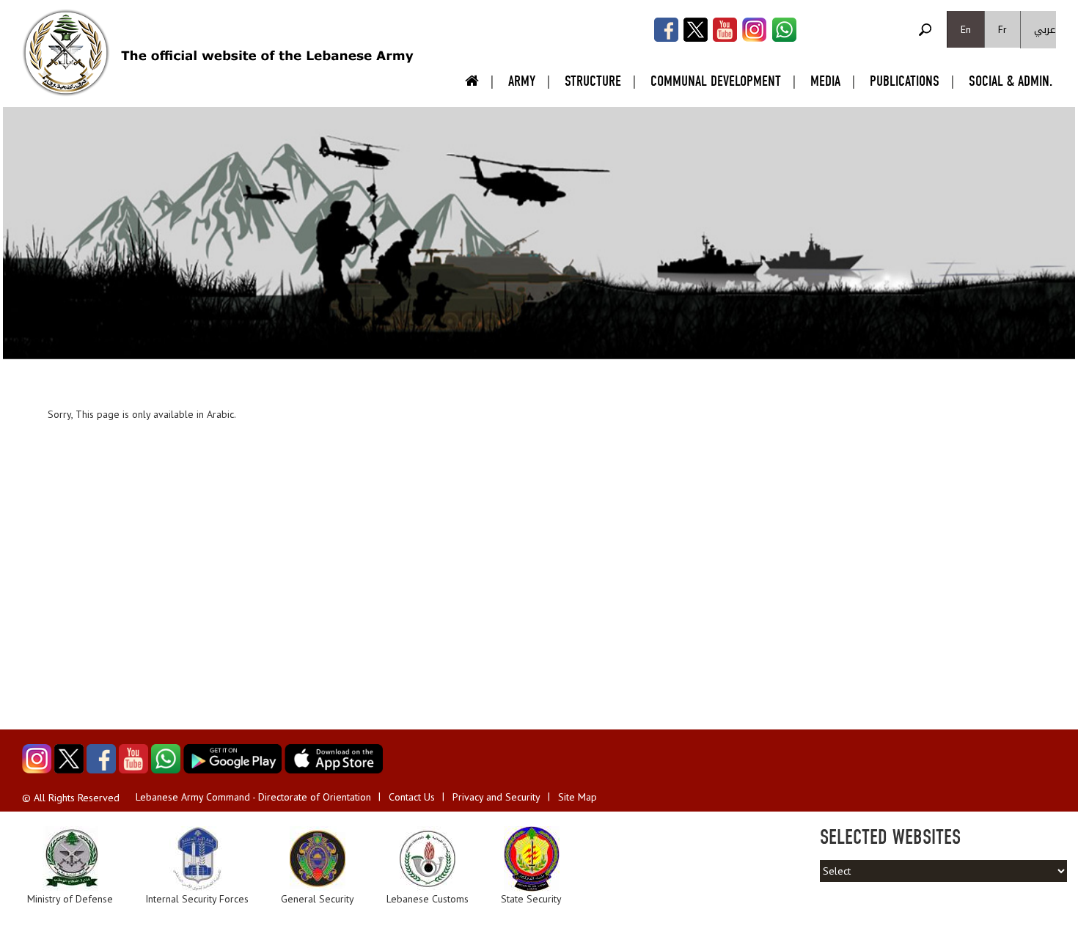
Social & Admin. (1010, 81)
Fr (1002, 29)
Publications (904, 81)
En (966, 29)
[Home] (66, 53)
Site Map (577, 797)
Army (521, 81)
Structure (593, 81)
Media (825, 81)
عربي (1045, 30)
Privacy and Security (496, 797)
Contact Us (412, 797)
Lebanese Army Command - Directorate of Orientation (253, 797)
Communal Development (715, 81)
